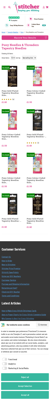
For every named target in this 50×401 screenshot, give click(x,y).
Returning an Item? (9, 288)
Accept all (25, 394)
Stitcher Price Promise (11, 268)
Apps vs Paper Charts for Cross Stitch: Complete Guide (24, 314)
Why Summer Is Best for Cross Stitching (18, 318)
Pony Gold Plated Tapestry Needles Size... (10, 93)
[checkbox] (9, 359)
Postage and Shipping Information (15, 284)
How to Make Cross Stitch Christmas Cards (19, 310)
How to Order (7, 260)
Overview (44, 324)
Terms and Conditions (10, 295)
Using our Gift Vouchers (11, 276)
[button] (9, 7)
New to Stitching (8, 264)
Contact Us (6, 256)
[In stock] (12, 76)
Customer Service (9, 280)
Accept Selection (25, 386)
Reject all (25, 377)
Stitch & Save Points (10, 272)
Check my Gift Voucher (11, 291)
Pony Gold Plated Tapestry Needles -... (36, 136)
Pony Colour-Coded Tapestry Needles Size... (36, 93)
